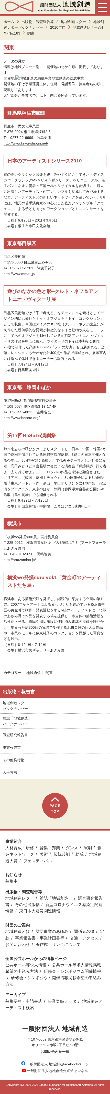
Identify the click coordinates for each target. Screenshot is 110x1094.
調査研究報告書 (15, 735)
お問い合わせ (17, 944)
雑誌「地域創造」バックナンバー (17, 721)
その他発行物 (13, 760)
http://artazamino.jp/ (20, 560)
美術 (44, 854)
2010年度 (57, 27)
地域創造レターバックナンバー (15, 706)
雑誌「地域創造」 (56, 898)
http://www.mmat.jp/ (19, 274)
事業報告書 (12, 747)
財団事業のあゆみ (52, 931)
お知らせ (13, 875)
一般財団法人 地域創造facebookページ (57, 1064)
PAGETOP (55, 808)
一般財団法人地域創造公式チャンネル (57, 1071)
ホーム (9, 22)
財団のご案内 (17, 925)
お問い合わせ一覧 (55, 1051)
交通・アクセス (84, 938)
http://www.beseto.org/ (22, 418)
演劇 (88, 848)
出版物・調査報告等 (37, 22)
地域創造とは (17, 931)
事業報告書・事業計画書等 (39, 938)
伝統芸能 (61, 854)
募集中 (11, 881)
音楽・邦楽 (50, 848)
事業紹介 (13, 841)
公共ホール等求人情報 (25, 965)
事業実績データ (62, 1001)
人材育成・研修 (19, 848)
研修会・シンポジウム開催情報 (72, 971)
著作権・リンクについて (58, 944)
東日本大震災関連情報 (39, 911)
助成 (79, 854)
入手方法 (10, 772)
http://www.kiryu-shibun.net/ (26, 143)
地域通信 (33, 673)
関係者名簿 (84, 931)
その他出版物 (27, 904)
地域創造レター (73, 22)
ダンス (72, 848)
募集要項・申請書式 (23, 1001)
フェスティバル (37, 861)
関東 (49, 673)
